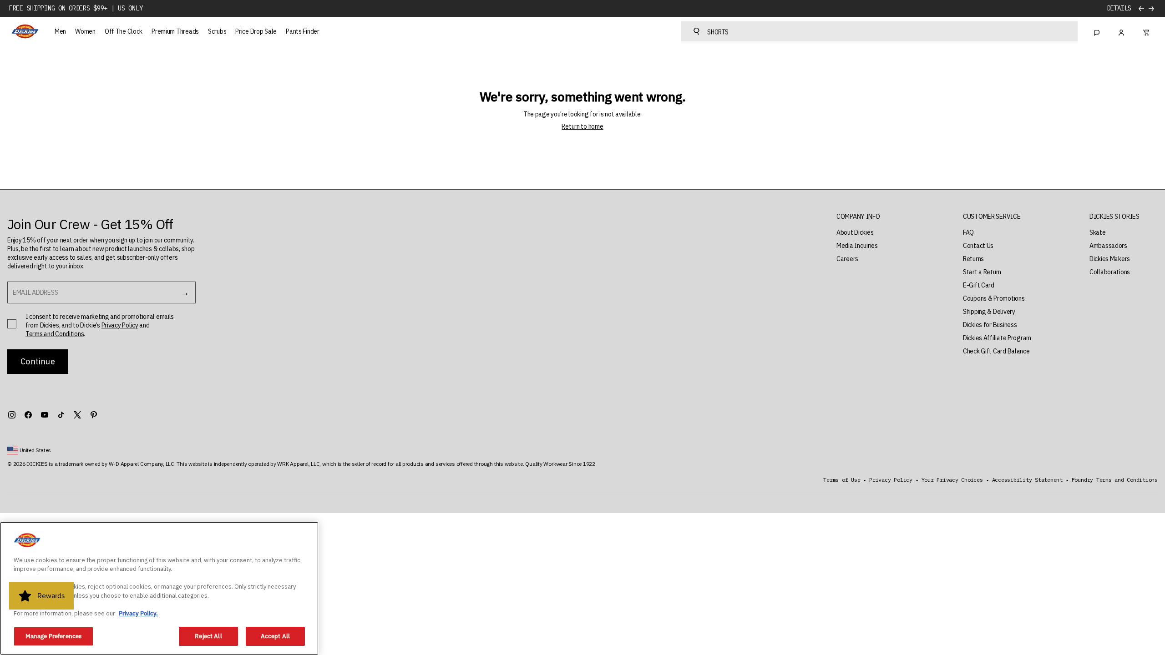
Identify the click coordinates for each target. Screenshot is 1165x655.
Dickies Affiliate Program (997, 338)
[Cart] (1146, 31)
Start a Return (982, 272)
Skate (1097, 232)
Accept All (275, 636)
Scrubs (217, 31)
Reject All (208, 636)
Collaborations (1109, 272)
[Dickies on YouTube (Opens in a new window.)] (44, 414)
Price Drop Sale (256, 31)
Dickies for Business (990, 325)
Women (85, 31)
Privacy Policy (119, 325)
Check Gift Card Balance (996, 351)
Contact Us (978, 246)
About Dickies (854, 232)
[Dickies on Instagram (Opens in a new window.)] (11, 414)
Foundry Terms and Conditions (1115, 480)
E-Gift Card (978, 285)
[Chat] (1097, 31)
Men (60, 31)
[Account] (1121, 31)
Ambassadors (1108, 246)
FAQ (968, 232)
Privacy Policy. (138, 613)
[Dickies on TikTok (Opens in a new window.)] (61, 414)
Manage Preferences (53, 636)
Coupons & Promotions (993, 298)
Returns (973, 259)
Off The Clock (123, 31)
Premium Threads (175, 31)
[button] (858, 216)
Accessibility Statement (1027, 480)
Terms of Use (841, 480)
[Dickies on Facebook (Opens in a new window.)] (28, 414)
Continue (37, 361)
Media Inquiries (857, 246)
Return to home (582, 126)
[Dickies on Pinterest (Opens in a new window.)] (93, 414)
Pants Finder (302, 31)
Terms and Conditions (54, 334)
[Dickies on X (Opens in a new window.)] (77, 414)
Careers (847, 259)
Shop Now (1117, 8)
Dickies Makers (1109, 259)
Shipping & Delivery (989, 311)
